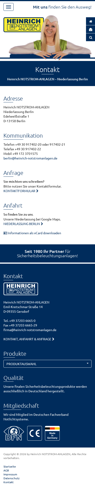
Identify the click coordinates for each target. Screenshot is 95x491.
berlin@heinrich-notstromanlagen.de (30, 158)
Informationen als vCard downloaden (34, 233)
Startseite (9, 466)
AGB (6, 470)
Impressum (10, 474)
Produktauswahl (21, 364)
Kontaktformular (19, 191)
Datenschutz (11, 478)
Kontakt (8, 482)
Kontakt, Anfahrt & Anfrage (27, 339)
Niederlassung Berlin (21, 224)
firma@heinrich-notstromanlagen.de (29, 330)
